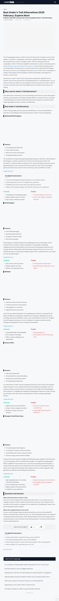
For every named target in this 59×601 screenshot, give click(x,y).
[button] (56, 598)
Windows (10, 66)
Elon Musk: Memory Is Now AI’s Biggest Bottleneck (19, 569)
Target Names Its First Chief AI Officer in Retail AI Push (20, 585)
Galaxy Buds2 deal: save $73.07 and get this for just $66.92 (22, 182)
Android (15, 66)
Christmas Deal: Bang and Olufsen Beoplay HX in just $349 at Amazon (25, 180)
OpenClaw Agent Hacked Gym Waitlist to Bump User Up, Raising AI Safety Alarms (27, 577)
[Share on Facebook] (28, 54)
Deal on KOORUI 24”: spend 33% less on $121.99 (19, 544)
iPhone (26, 66)
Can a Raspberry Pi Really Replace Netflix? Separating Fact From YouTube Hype (27, 564)
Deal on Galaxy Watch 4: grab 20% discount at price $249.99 (23, 537)
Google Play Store (8, 171)
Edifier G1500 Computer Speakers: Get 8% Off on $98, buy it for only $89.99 (27, 187)
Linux (32, 66)
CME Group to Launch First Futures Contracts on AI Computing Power (24, 581)
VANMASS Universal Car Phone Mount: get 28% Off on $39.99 (23, 185)
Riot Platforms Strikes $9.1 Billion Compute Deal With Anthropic (22, 589)
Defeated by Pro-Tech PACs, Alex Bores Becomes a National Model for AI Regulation (28, 573)
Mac (19, 66)
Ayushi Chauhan (9, 20)
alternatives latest (7, 549)
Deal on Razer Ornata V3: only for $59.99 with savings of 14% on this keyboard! (28, 542)
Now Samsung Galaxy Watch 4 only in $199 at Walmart (21, 539)
